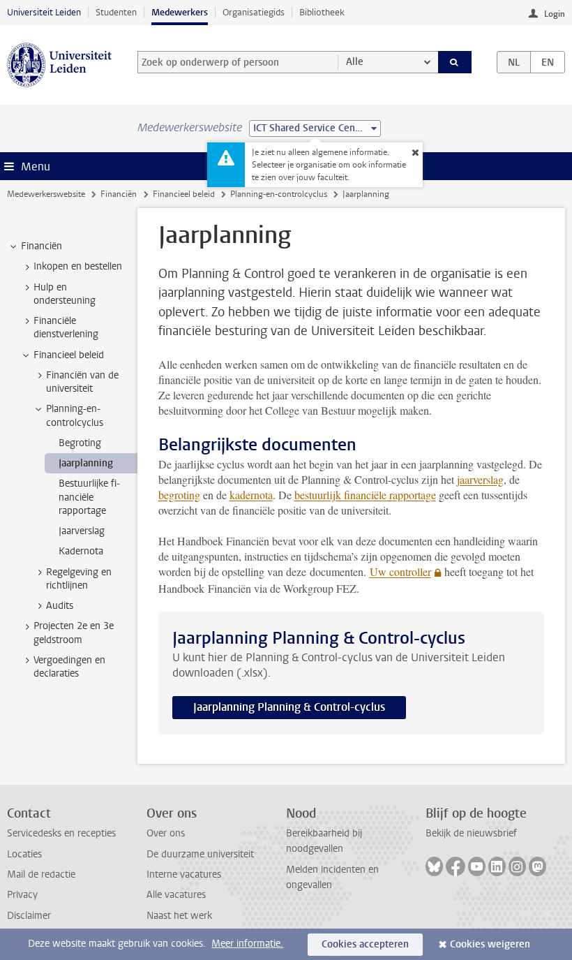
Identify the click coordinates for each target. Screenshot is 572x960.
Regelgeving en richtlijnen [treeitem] (79, 579)
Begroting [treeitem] (80, 443)
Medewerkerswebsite (46, 194)
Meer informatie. (247, 943)
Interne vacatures (183, 874)
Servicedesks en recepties (61, 833)
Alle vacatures (176, 894)
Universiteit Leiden (44, 12)
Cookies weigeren (490, 944)
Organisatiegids (254, 12)
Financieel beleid (184, 194)
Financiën (118, 194)
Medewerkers (179, 12)
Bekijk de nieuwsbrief (471, 833)
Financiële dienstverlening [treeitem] (65, 327)
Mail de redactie (41, 874)
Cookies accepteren (365, 944)
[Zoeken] (455, 62)
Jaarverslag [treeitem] (82, 531)
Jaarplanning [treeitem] (86, 463)
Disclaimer (29, 915)
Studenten (116, 12)
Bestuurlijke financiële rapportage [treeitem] (89, 497)
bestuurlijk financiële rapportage (365, 494)
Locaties (24, 854)
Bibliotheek (322, 12)
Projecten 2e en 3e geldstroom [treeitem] (73, 632)
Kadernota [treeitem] (81, 551)
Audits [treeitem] (59, 605)
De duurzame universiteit (200, 854)
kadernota (251, 494)
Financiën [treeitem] (41, 246)
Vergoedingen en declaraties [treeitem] (69, 666)
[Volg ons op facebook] (455, 866)
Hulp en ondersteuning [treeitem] (64, 294)
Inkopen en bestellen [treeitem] (77, 266)
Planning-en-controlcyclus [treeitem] (74, 415)
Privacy (22, 894)
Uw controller (400, 571)
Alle (354, 61)
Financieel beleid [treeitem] (68, 355)
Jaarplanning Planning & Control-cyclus (289, 707)
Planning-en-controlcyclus (278, 194)
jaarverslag (480, 479)
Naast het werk (179, 915)
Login (554, 14)
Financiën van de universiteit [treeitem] (82, 382)
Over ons (165, 833)
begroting (179, 494)
